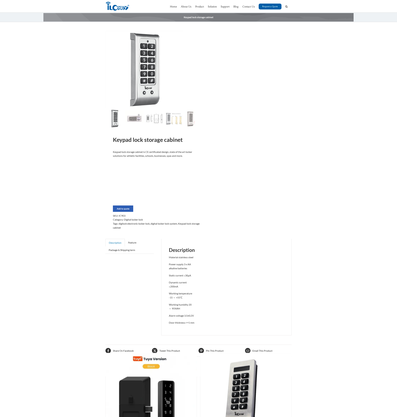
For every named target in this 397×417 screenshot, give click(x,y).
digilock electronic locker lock (134, 223)
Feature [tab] (132, 242)
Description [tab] (115, 242)
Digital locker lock (133, 219)
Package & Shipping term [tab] (122, 249)
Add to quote (123, 208)
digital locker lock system (164, 223)
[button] (286, 6)
